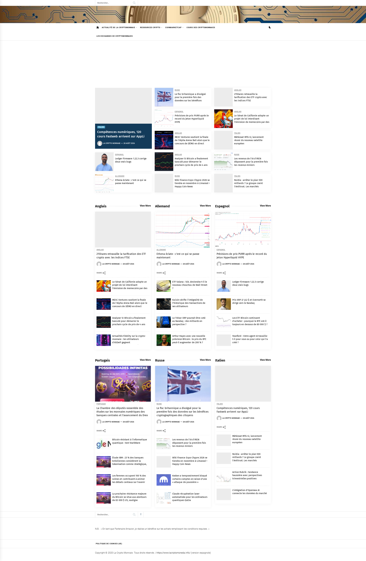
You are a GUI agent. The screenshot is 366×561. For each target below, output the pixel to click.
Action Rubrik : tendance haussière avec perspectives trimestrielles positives (247, 475)
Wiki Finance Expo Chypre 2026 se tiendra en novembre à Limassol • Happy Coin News (192, 183)
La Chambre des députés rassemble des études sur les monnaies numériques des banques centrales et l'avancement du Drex (122, 412)
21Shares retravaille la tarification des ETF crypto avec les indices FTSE (250, 97)
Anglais (237, 90)
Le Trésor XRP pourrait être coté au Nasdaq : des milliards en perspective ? (189, 321)
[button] (270, 27)
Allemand (119, 176)
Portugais (101, 404)
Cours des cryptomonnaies (201, 28)
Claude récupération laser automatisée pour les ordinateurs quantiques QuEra (189, 497)
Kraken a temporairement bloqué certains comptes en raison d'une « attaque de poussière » (189, 478)
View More (145, 205)
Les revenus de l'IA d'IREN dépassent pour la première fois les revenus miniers (251, 161)
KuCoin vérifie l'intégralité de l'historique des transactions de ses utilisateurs (188, 303)
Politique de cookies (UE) (109, 544)
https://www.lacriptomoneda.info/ (173, 552)
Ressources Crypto (150, 28)
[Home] (97, 27)
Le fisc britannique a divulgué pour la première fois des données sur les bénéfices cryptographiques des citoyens (182, 412)
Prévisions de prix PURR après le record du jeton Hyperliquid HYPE (192, 118)
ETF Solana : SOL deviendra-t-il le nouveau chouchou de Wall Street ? (189, 285)
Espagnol (179, 112)
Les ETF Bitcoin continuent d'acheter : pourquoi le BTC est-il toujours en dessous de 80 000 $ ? (249, 321)
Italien (101, 127)
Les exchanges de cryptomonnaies (115, 36)
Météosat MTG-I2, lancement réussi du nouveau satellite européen (249, 140)
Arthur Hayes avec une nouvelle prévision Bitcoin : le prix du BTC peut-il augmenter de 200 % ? (189, 339)
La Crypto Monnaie (111, 143)
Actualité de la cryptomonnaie (118, 28)
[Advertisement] (183, 62)
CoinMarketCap (173, 28)
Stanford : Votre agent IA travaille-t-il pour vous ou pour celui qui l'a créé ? (250, 339)
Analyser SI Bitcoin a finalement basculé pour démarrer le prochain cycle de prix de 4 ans (191, 161)
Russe (177, 90)
